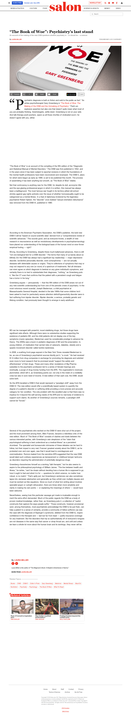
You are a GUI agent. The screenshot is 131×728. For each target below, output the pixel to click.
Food (45, 8)
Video (118, 8)
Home (45, 689)
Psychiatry (23, 587)
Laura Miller (17, 39)
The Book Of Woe (45, 587)
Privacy (80, 689)
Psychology (33, 587)
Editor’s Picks (34, 583)
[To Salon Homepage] (65, 6)
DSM (19, 583)
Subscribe (17, 3)
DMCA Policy (65, 711)
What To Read (58, 587)
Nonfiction (14, 587)
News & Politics (17, 8)
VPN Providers (65, 708)
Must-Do (78, 583)
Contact (71, 689)
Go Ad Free (78, 692)
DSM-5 (25, 583)
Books (13, 583)
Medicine (58, 583)
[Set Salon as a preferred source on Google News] (71, 94)
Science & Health (91, 8)
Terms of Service (54, 692)
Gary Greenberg (47, 583)
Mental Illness (68, 583)
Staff (62, 689)
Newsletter (95, 3)
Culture (33, 8)
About (54, 689)
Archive (67, 692)
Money (107, 8)
